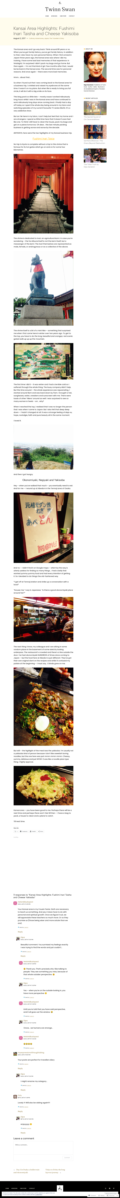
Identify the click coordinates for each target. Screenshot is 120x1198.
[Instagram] (105, 1188)
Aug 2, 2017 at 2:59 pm (24, 904)
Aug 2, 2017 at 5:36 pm (29, 1004)
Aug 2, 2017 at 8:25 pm (24, 1055)
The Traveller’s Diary (56, 38)
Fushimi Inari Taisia (43, 138)
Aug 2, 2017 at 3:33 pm (29, 985)
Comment (67, 1157)
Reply (20, 932)
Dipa (23, 937)
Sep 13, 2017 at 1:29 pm (24, 1097)
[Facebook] (109, 1188)
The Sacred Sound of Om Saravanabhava (92, 118)
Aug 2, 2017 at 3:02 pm (27, 939)
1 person (26, 927)
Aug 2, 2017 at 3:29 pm (29, 964)
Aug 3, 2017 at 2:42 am (29, 1039)
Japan (46, 38)
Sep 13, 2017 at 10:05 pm (27, 1119)
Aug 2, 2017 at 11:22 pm (29, 1023)
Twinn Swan (60, 9)
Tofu (20, 1095)
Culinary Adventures (36, 38)
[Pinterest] (113, 1188)
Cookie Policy (38, 1194)
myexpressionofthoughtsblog (31, 1052)
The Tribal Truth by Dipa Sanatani (91, 165)
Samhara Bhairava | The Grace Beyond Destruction (94, 142)
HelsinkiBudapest (25, 902)
